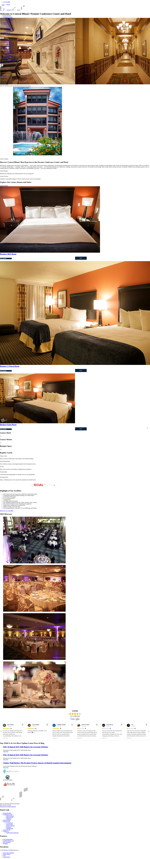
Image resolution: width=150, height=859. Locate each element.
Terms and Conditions (8, 852)
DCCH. (6, 850)
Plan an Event (9, 19)
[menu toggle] (0, 13)
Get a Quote (3, 75)
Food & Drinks (7, 22)
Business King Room (8, 425)
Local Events (9, 26)
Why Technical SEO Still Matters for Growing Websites (25, 747)
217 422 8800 (6, 2)
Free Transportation (8, 839)
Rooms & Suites (7, 15)
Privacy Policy (6, 854)
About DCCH (6, 32)
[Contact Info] (1, 65)
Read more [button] (5, 738)
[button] (149, 731)
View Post (5, 751)
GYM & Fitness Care (8, 840)
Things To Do (6, 24)
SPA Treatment (7, 842)
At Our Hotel (9, 25)
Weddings (8, 21)
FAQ (4, 855)
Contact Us (6, 33)
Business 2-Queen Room (9, 366)
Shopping (8, 29)
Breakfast (5, 843)
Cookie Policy (6, 857)
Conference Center (7, 17)
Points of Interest (10, 28)
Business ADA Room (8, 254)
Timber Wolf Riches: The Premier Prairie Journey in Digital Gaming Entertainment (37, 763)
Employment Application (12, 35)
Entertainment (9, 31)
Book (81, 258)
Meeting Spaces (10, 18)
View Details (3, 258)
